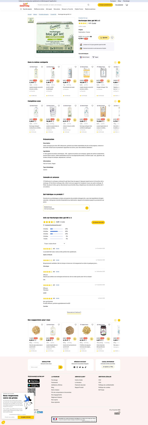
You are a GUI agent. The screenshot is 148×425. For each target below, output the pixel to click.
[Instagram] (77, 367)
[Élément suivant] (119, 62)
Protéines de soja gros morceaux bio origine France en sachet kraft (85, 346)
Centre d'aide (79, 380)
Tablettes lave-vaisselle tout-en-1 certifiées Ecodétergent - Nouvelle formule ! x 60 (119, 88)
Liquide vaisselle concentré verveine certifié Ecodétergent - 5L (86, 88)
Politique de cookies (104, 387)
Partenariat (54, 382)
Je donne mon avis (98, 222)
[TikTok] (85, 367)
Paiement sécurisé (80, 385)
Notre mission (55, 390)
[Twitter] (80, 367)
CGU (100, 382)
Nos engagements (56, 395)
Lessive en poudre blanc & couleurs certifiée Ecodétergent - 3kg (52, 127)
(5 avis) (94, 23)
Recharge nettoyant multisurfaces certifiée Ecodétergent (34, 127)
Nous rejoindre (55, 402)
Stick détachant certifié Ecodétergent (119, 127)
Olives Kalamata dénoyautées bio (101, 346)
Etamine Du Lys (83, 18)
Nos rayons (54, 399)
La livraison (78, 382)
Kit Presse (101, 390)
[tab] (31, 20)
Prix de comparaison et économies (61, 392)
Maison (35, 14)
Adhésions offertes (56, 385)
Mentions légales (105, 376)
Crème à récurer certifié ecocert (69, 127)
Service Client (80, 376)
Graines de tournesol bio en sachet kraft (69, 346)
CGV (100, 380)
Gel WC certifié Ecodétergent (49, 88)
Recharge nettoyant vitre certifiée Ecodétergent (86, 127)
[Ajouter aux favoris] (42, 67)
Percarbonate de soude (68, 87)
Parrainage (126, 1)
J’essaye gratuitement (105, 4)
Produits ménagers (44, 14)
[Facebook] (74, 367)
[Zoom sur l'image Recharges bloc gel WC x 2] (55, 37)
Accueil (29, 14)
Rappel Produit (79, 387)
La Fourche (55, 376)
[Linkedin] (82, 367)
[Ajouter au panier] (41, 81)
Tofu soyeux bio (117, 345)
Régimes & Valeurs (56, 397)
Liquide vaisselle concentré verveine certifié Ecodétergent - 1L (36, 88)
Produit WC (53, 14)
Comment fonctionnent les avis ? (53, 225)
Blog (119, 1)
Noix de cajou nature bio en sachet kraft (36, 346)
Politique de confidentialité (106, 385)
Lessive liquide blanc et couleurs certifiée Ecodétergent (102, 127)
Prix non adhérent (86, 36)
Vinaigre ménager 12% (102, 87)
